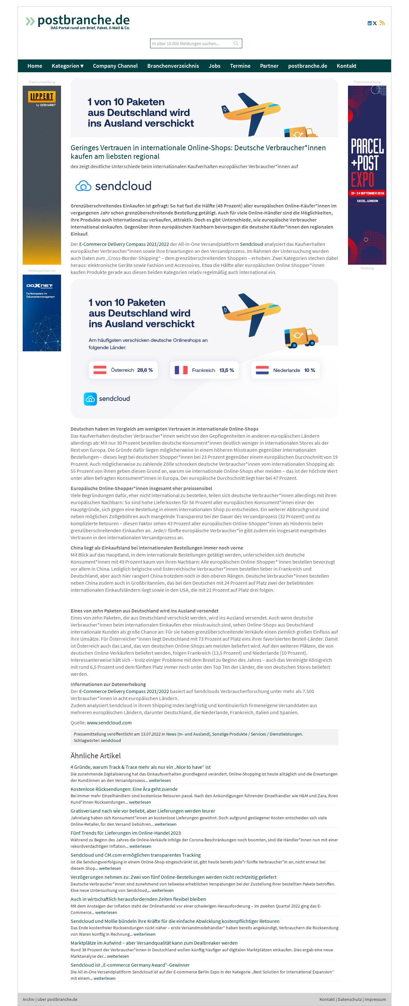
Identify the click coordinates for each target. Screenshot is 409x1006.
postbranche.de (307, 65)
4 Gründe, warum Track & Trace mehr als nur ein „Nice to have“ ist (141, 767)
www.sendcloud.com (109, 722)
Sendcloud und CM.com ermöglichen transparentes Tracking (136, 855)
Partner (269, 65)
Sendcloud (252, 244)
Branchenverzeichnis (173, 65)
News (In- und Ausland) (188, 734)
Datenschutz (350, 999)
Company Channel (115, 65)
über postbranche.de (57, 999)
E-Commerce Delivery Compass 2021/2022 (124, 244)
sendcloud (111, 740)
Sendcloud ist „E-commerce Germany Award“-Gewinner (130, 965)
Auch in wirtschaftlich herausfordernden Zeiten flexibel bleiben (138, 899)
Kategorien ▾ (67, 65)
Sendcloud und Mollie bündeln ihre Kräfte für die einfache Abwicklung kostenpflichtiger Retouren (175, 921)
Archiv (29, 999)
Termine (240, 65)
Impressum (375, 999)
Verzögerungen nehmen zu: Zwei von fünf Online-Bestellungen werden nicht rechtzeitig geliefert (173, 877)
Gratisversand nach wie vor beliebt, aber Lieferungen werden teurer (143, 810)
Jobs (214, 65)
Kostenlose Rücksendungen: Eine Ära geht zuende (124, 789)
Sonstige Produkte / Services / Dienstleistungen (257, 734)
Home (34, 65)
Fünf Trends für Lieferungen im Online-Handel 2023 (126, 833)
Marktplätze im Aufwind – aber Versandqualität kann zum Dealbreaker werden (154, 943)
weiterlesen (160, 780)
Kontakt (347, 65)
